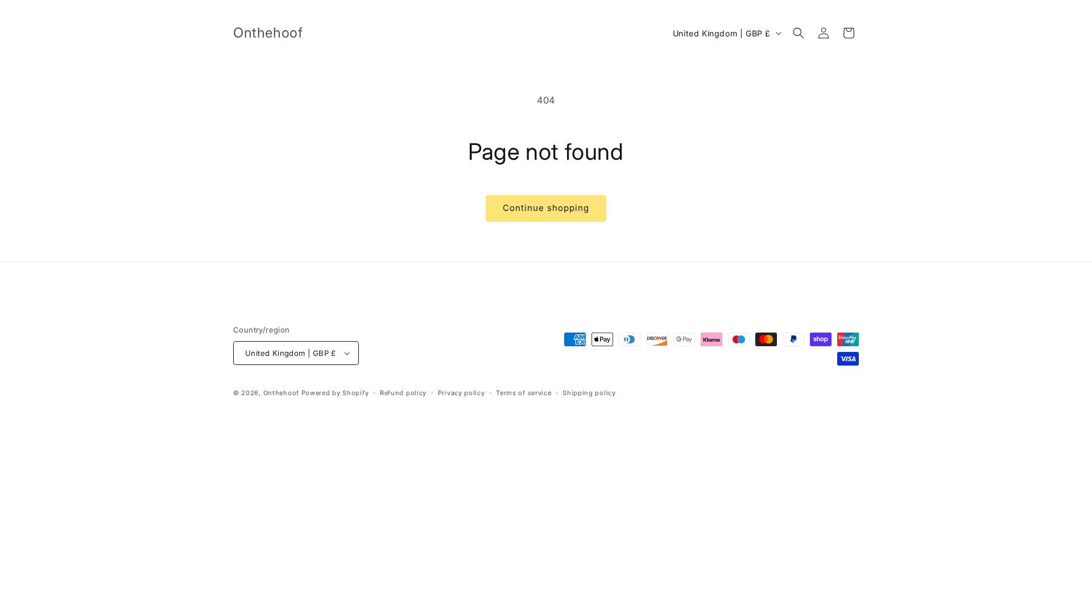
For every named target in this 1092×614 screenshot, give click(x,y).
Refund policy (403, 393)
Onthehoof (281, 393)
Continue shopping (546, 207)
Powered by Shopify (335, 393)
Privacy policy (461, 393)
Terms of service (523, 393)
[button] (798, 32)
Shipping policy (589, 393)
